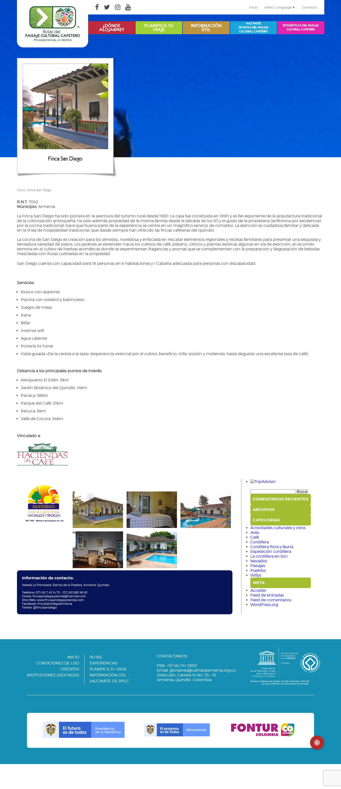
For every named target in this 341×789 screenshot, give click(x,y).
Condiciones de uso (57, 663)
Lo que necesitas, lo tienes (206, 26)
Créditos (69, 669)
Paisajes (257, 565)
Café (254, 537)
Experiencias (104, 663)
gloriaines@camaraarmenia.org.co (203, 670)
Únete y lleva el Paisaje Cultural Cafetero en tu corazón (253, 26)
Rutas (96, 657)
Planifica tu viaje (108, 669)
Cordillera (259, 542)
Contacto (309, 7)
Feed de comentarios (270, 600)
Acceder (258, 590)
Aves (254, 532)
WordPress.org (264, 604)
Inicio (253, 7)
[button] (317, 743)
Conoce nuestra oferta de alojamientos (111, 27)
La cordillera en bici (269, 556)
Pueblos (258, 570)
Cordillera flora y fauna (271, 546)
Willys (255, 575)
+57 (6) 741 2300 (182, 665)
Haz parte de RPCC (109, 681)
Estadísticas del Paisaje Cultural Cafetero (301, 27)
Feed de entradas (267, 595)
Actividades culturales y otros (278, 527)
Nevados (258, 561)
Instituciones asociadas (53, 675)
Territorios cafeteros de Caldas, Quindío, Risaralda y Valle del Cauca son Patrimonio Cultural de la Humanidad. (279, 682)
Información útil (108, 675)
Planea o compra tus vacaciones (158, 27)
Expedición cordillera (270, 551)
